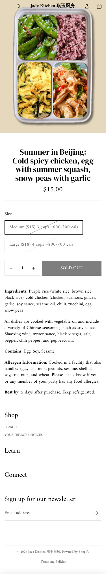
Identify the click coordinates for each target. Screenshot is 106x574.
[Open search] (18, 6)
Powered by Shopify (75, 552)
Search (11, 427)
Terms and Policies (53, 562)
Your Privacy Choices (24, 435)
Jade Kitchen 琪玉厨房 (44, 552)
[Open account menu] (87, 6)
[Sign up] (95, 513)
